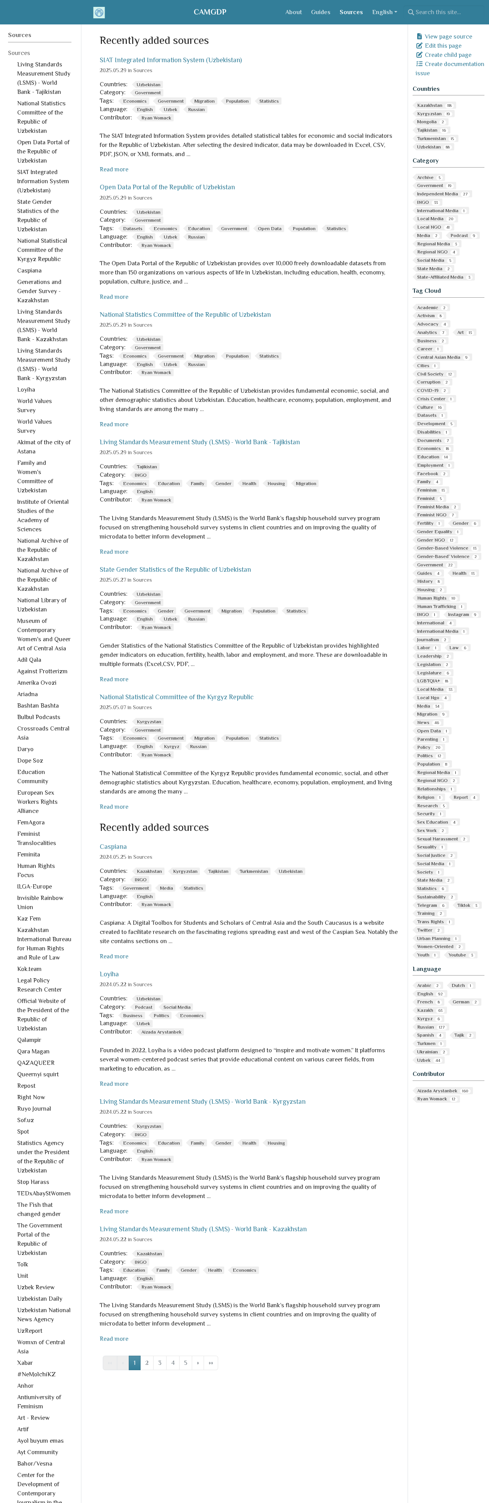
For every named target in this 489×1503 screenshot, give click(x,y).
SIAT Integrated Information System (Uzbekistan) (171, 60)
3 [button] (160, 1362)
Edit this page (442, 45)
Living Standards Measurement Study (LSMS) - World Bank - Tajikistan (200, 442)
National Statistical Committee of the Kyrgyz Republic (177, 697)
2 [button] (147, 1362)
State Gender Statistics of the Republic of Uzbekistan (175, 569)
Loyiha (109, 974)
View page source (447, 36)
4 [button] (173, 1362)
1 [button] (135, 1362)
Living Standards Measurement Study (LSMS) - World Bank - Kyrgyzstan (203, 1101)
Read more (114, 169)
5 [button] (185, 1362)
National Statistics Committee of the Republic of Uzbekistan (185, 314)
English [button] (382, 12)
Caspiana (113, 846)
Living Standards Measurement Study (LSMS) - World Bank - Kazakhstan (203, 1229)
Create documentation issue (450, 69)
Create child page (447, 55)
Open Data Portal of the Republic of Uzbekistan (167, 187)
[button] (198, 1363)
